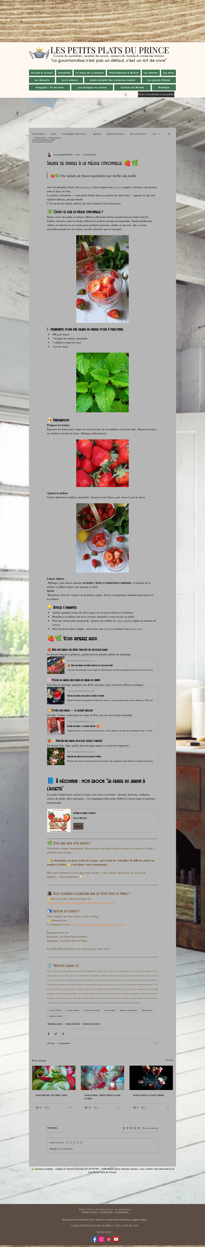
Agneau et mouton (115, 133)
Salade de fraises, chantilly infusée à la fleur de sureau (102, 1097)
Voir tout (169, 1060)
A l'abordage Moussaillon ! (74, 133)
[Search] (125, 94)
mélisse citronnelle (92, 1010)
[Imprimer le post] (63, 1033)
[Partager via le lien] (55, 1033)
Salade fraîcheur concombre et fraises (51, 1095)
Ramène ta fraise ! (55, 1023)
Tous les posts (38, 133)
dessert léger (110, 1010)
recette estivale (55, 1010)
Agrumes (97, 133)
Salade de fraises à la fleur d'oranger (148, 1095)
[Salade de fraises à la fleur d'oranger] (151, 1078)
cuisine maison (72, 1010)
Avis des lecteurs (121, 1212)
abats (53, 133)
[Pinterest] (109, 1239)
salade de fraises (56, 1016)
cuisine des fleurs (73, 1023)
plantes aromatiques (128, 1010)
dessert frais (147, 1010)
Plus (155, 133)
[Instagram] (101, 1239)
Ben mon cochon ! (138, 133)
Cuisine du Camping (91, 1023)
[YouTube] (116, 1239)
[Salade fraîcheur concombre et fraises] (53, 1078)
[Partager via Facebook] (48, 1033)
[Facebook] (94, 1239)
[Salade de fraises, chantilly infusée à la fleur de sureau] (102, 1078)
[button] (64, 73)
